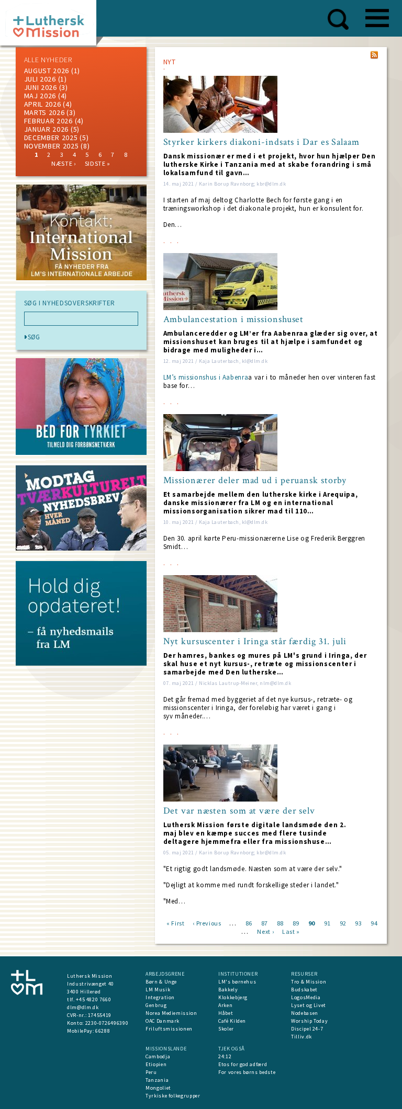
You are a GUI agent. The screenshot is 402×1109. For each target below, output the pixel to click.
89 (296, 923)
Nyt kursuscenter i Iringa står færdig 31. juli (255, 641)
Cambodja (158, 1056)
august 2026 (47, 70)
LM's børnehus (237, 981)
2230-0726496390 (107, 1023)
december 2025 (51, 137)
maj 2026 (40, 95)
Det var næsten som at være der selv (239, 811)
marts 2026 (44, 112)
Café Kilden (232, 1020)
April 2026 (42, 104)
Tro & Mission (308, 981)
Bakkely (228, 989)
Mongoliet (158, 1087)
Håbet (225, 1013)
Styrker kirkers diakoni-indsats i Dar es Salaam (261, 142)
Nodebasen (304, 1013)
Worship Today (309, 1020)
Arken (225, 1005)
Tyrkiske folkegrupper (173, 1095)
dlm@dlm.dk (83, 1007)
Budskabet (304, 989)
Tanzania (157, 1080)
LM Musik (158, 989)
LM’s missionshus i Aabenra (206, 377)
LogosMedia (306, 997)
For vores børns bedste (246, 1072)
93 (358, 923)
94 (374, 923)
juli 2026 (40, 79)
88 (280, 923)
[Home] (52, 26)
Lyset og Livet (308, 1005)
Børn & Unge (161, 981)
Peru (151, 1072)
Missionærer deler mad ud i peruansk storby (255, 480)
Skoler (226, 1028)
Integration (160, 997)
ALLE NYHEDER (48, 59)
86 (248, 923)
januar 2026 (46, 129)
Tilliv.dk (301, 1036)
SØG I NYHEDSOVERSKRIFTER (70, 303)
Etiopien (156, 1064)
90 (311, 923)
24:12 (224, 1056)
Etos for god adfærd (242, 1064)
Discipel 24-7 (307, 1028)
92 (343, 923)
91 (327, 923)
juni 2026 (40, 87)
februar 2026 (48, 120)
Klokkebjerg (233, 997)
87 (264, 923)
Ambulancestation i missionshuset (233, 319)
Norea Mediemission (171, 1013)
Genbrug (156, 1005)
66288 (102, 1030)
